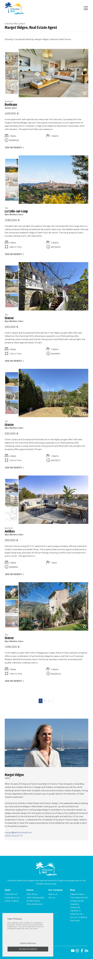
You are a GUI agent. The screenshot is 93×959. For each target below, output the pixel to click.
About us (52, 894)
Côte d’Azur (32, 894)
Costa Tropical (11, 901)
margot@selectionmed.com (18, 832)
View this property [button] (14, 147)
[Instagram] (77, 951)
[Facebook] (82, 951)
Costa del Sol (11, 894)
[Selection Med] (14, 8)
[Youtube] (72, 951)
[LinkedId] (86, 951)
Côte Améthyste (34, 904)
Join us (51, 897)
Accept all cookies (28, 949)
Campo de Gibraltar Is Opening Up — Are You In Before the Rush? (78, 914)
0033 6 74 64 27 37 (14, 836)
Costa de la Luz (12, 897)
